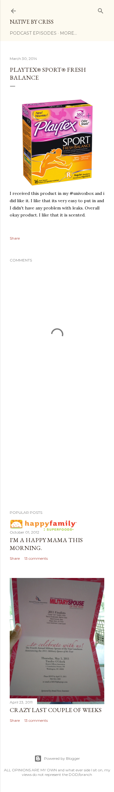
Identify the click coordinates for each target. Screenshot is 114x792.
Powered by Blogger (62, 758)
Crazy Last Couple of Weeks (56, 710)
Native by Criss (32, 21)
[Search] (100, 10)
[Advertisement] (57, 457)
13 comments (36, 558)
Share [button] (15, 238)
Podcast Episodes (33, 33)
